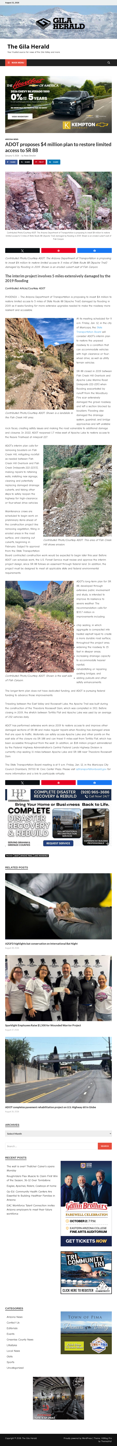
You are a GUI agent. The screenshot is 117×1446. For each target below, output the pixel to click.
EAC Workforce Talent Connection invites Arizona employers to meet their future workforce (31, 1209)
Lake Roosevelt (41, 856)
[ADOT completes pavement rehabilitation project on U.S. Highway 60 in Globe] (58, 1071)
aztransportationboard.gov (91, 769)
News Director (30, 156)
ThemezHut (106, 1441)
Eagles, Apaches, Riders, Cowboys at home (31, 1186)
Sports (10, 1362)
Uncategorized (15, 1367)
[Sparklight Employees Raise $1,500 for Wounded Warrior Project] (58, 989)
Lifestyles (12, 1345)
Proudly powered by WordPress (78, 1438)
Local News (13, 1351)
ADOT (16, 856)
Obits (9, 1356)
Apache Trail (26, 856)
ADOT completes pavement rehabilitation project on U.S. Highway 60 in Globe (50, 1107)
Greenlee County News (20, 1339)
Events (10, 1334)
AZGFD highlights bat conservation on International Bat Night (41, 943)
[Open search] (108, 62)
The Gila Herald (28, 46)
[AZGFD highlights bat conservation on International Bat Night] (58, 907)
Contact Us (13, 1322)
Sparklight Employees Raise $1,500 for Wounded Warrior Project (43, 1025)
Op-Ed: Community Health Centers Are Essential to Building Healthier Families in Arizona (31, 1195)
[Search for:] (58, 1146)
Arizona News (11, 139)
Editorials (12, 1328)
